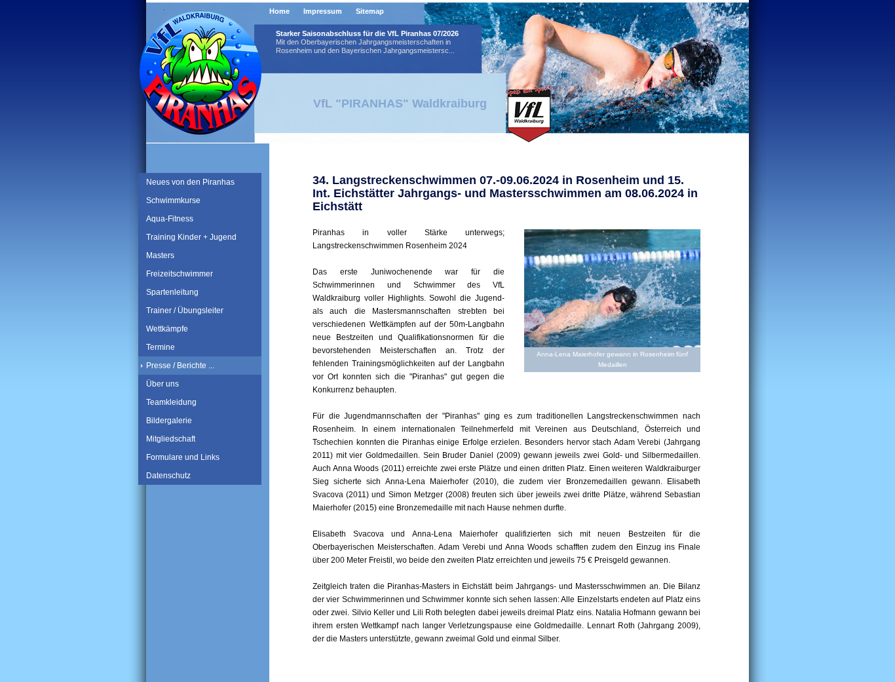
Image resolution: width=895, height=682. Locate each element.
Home (279, 11)
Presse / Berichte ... (180, 365)
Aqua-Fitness (169, 218)
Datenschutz (168, 475)
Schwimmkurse (173, 200)
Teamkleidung (171, 402)
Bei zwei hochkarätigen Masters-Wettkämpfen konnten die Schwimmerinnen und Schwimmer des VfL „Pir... (368, 69)
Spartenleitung (172, 292)
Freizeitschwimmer (179, 273)
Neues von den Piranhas (190, 182)
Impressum (322, 11)
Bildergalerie (169, 420)
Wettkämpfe (167, 328)
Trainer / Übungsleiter (184, 310)
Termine (160, 347)
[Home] (200, 130)
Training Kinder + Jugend (191, 237)
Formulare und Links (182, 457)
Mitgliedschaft (170, 439)
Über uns (162, 383)
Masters (160, 255)
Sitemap (370, 11)
